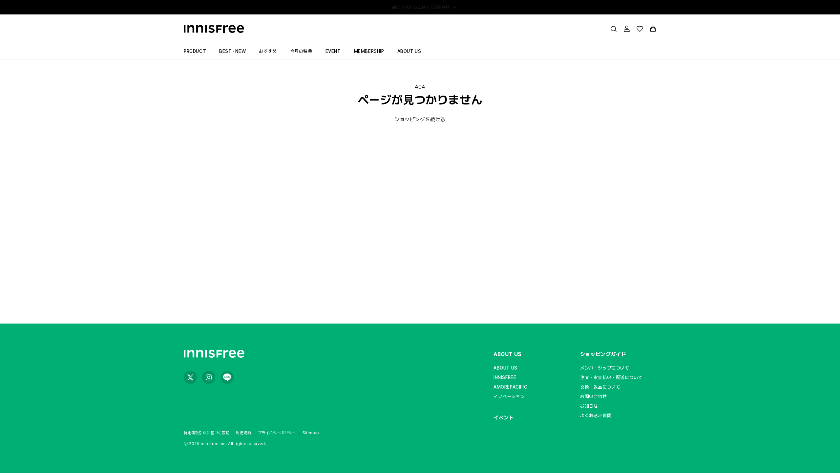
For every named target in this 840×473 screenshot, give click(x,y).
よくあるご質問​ (595, 415)
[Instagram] (208, 377)
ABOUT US (508, 354)
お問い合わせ (593, 396)
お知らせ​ (589, 406)
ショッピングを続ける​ (420, 119)
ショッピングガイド (603, 354)
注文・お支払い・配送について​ (611, 377)
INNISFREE (505, 377)
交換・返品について (600, 387)
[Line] (227, 377)
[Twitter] (190, 377)
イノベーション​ (509, 396)
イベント (504, 418)
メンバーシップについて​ (604, 368)
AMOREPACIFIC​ (510, 387)
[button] (613, 28)
